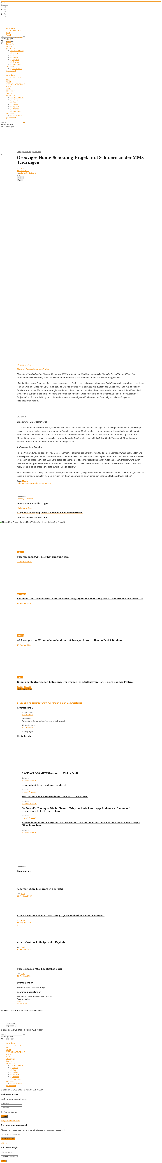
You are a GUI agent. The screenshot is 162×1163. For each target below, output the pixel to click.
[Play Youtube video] (81, 581)
